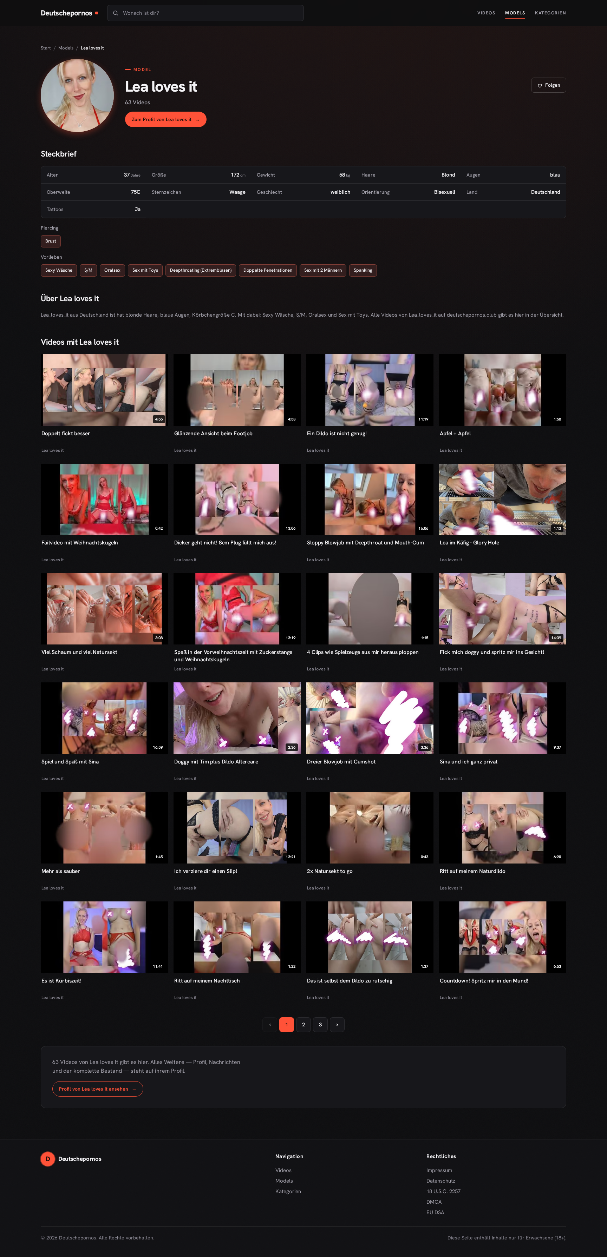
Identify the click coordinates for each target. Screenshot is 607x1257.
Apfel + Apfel (455, 433)
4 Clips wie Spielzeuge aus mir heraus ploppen (362, 652)
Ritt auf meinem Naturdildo (472, 871)
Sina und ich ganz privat (469, 761)
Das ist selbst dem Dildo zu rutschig (349, 980)
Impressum (439, 1170)
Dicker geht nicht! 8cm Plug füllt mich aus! (225, 542)
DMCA (434, 1201)
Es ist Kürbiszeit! (61, 980)
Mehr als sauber (60, 871)
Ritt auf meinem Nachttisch (207, 980)
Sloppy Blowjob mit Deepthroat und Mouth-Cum (365, 542)
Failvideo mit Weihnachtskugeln (79, 542)
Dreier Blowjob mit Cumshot (341, 761)
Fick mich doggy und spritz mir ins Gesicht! (492, 652)
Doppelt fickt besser (65, 433)
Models (515, 13)
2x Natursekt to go (330, 871)
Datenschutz (440, 1180)
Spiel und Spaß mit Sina (70, 761)
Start (46, 48)
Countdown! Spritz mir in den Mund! (484, 980)
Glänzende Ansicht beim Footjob (213, 433)
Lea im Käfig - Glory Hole (469, 542)
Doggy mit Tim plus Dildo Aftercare (216, 761)
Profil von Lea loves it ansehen (101, 1091)
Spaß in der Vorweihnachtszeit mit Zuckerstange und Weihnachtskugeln (233, 655)
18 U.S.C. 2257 (443, 1191)
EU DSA (435, 1212)
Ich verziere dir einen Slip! (205, 871)
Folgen (551, 87)
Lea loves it (52, 450)
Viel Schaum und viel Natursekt (79, 652)
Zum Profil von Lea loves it (169, 121)
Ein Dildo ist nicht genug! (337, 433)
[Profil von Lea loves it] (77, 95)
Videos (486, 13)
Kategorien (550, 13)
